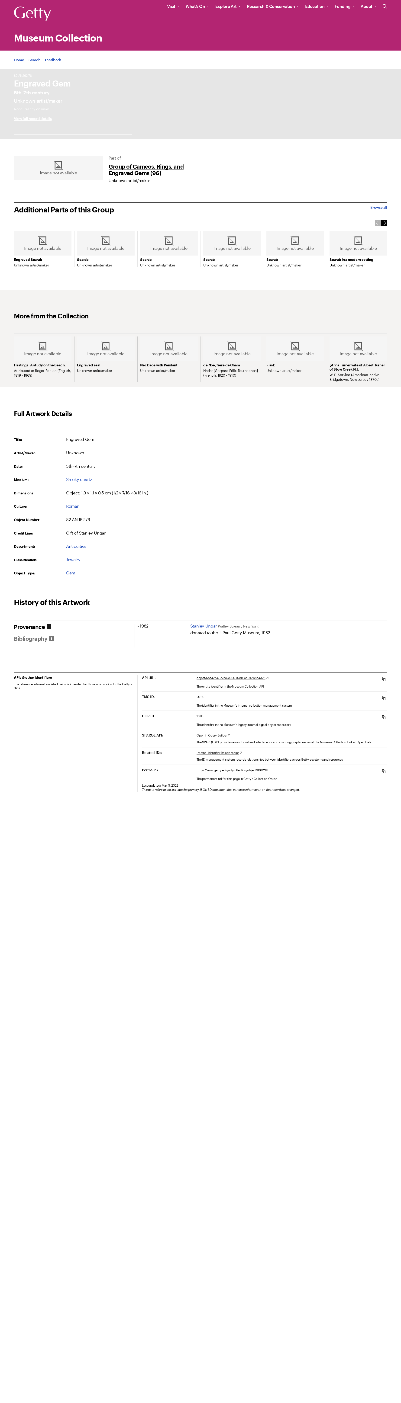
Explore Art (226, 6)
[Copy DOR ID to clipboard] (384, 717)
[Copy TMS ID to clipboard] (384, 698)
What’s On (195, 6)
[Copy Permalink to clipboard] (384, 771)
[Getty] (32, 14)
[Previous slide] (378, 223)
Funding (342, 6)
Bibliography (30, 638)
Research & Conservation (271, 6)
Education (315, 6)
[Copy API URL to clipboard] (384, 679)
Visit (171, 6)
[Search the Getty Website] (385, 6)
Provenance (29, 627)
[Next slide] (384, 223)
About (366, 6)
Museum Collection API (248, 686)
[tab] (74, 627)
